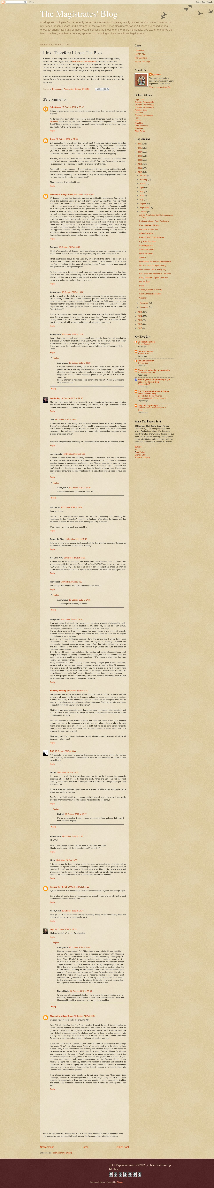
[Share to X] (102, 89)
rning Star (141, 455)
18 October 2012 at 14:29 (74, 454)
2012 (140, 172)
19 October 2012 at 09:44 (65, 751)
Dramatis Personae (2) (144, 105)
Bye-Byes (139, 128)
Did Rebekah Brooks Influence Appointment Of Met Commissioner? (152, 397)
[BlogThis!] (99, 89)
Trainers (138, 120)
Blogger (120, 1182)
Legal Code (139, 99)
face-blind (54, 121)
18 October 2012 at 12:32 (72, 398)
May (142, 191)
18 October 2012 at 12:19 (72, 334)
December (144, 307)
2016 (140, 324)
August (143, 204)
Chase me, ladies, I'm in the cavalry (154, 370)
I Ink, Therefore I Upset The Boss (153, 278)
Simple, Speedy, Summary (150, 290)
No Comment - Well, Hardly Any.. (153, 270)
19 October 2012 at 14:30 (78, 887)
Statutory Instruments (144, 115)
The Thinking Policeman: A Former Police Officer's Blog (153, 392)
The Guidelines (141, 58)
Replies (56, 358)
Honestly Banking (58, 691)
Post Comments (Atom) (62, 1153)
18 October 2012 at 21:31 (77, 691)
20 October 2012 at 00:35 (81, 991)
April (142, 187)
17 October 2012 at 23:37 (73, 107)
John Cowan (55, 107)
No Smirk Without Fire (148, 229)
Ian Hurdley (55, 398)
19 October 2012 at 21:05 (79, 947)
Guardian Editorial (142, 457)
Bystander (156, 74)
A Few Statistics (146, 233)
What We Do (140, 131)
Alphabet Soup (141, 110)
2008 (140, 156)
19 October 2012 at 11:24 (72, 836)
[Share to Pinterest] (107, 89)
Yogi (52, 929)
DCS (52, 751)
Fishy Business (141, 126)
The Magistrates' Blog (78, 13)
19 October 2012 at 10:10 (67, 772)
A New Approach (146, 245)
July (142, 199)
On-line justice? (144, 384)
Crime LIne (139, 50)
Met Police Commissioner (84, 61)
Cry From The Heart (147, 241)
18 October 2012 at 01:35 (67, 139)
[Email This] (96, 89)
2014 (140, 316)
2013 (140, 312)
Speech (142, 257)
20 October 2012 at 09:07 (84, 1016)
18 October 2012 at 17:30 (71, 582)
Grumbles (139, 123)
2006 (140, 148)
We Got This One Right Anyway (152, 265)
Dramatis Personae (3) (144, 107)
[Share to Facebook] (105, 89)
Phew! (142, 286)
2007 (140, 152)
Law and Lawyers (145, 351)
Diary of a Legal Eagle (148, 405)
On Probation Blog (146, 342)
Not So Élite (144, 282)
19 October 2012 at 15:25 (65, 929)
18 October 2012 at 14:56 (71, 507)
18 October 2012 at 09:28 (69, 247)
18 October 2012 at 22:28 (79, 363)
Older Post (122, 1147)
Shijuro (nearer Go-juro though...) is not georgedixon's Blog (154, 380)
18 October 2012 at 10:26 (72, 292)
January (143, 175)
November (144, 303)
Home (85, 1147)
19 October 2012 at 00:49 (79, 488)
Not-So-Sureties (146, 253)
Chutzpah (139, 113)
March (143, 183)
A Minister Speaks (147, 249)
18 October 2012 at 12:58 (65, 420)
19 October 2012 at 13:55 (66, 860)
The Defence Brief (146, 361)
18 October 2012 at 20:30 (71, 619)
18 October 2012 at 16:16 (74, 558)
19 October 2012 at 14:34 (72, 911)
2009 (140, 160)
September (145, 207)
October (143, 212)
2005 (140, 144)
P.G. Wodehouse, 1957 (147, 372)
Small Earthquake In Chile (150, 294)
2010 (140, 164)
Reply (52, 131)
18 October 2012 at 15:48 (76, 539)
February (144, 179)
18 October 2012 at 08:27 (84, 194)
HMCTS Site (140, 54)
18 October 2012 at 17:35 (79, 600)
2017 (140, 328)
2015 (140, 320)
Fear (136, 118)
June (142, 195)
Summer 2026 (143, 354)
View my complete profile (159, 87)
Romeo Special (144, 344)
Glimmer (142, 298)
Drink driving (143, 363)
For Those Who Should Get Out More (155, 274)
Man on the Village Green (61, 194)
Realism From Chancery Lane (151, 237)
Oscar (52, 139)
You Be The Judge (142, 62)
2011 (140, 168)
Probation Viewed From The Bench (154, 221)
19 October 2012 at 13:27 (75, 814)
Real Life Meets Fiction (149, 225)
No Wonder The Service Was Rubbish (155, 262)
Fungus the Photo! (58, 887)
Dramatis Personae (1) (144, 102)
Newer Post (47, 1147)
